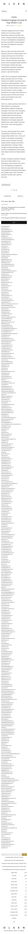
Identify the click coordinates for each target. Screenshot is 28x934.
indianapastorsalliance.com (7, 630)
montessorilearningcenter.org (8, 790)
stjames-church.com (5, 529)
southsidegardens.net (6, 760)
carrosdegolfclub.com (6, 332)
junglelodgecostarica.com (7, 569)
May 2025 (14, 896)
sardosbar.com (4, 368)
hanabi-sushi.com (5, 740)
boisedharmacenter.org (6, 449)
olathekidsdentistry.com (6, 388)
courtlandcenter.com (6, 617)
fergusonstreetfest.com (6, 791)
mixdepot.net (4, 747)
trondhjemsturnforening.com (8, 781)
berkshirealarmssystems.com (8, 371)
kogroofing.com (5, 292)
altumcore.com (4, 646)
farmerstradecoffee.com (6, 668)
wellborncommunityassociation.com (9, 303)
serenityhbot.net (5, 683)
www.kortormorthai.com (7, 704)
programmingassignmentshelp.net (9, 254)
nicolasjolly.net (4, 514)
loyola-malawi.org (5, 454)
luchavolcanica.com (5, 605)
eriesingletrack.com (5, 381)
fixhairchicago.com (5, 635)
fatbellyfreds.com (5, 770)
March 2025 (14, 903)
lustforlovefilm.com (5, 513)
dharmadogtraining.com (7, 833)
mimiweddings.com (5, 839)
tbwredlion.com (4, 785)
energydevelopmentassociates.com (9, 333)
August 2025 (14, 893)
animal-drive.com (5, 648)
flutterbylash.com (5, 808)
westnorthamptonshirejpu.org (8, 307)
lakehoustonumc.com (6, 678)
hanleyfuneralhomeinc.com (7, 389)
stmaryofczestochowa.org (7, 542)
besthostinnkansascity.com (7, 841)
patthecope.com (5, 640)
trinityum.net (4, 762)
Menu (5, 11)
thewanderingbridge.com (7, 546)
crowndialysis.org (5, 416)
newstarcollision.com (6, 401)
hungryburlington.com (6, 551)
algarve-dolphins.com (6, 574)
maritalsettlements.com (6, 580)
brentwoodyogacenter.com (7, 730)
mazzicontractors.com (6, 763)
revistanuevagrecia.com (6, 528)
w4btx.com (3, 394)
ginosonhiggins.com (6, 577)
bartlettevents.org (5, 312)
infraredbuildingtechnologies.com (9, 328)
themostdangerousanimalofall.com (9, 483)
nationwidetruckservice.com (7, 608)
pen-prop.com (4, 687)
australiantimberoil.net (6, 325)
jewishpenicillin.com (5, 421)
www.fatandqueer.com (6, 706)
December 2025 (14, 890)
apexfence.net (4, 847)
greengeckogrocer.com (6, 407)
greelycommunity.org (6, 521)
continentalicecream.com (7, 501)
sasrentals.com (4, 402)
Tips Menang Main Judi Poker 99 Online (14, 857)
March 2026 (14, 881)
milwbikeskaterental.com (7, 582)
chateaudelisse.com (5, 302)
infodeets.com (4, 236)
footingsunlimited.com (6, 712)
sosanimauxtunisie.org (6, 290)
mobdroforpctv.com (5, 463)
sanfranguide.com (5, 477)
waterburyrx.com (5, 625)
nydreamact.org (5, 274)
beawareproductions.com (7, 536)
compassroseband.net (6, 645)
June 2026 (14, 878)
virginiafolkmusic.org (6, 426)
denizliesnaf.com (5, 636)
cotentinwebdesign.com (6, 318)
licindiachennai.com (5, 233)
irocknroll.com (4, 360)
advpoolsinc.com (5, 627)
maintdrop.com (4, 287)
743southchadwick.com (6, 341)
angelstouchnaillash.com (7, 396)
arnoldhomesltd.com (6, 348)
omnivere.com (4, 246)
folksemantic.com (5, 366)
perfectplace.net (5, 437)
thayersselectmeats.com (6, 653)
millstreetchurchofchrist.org (7, 801)
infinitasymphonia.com (6, 516)
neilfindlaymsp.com (5, 618)
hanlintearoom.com (5, 810)
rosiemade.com (4, 384)
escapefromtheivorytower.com (8, 340)
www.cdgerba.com (5, 777)
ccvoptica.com (4, 735)
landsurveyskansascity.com (7, 709)
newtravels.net (4, 257)
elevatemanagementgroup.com (8, 814)
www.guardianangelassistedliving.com (10, 780)
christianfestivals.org (6, 571)
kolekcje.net (4, 430)
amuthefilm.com (5, 511)
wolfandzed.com (5, 742)
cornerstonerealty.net (6, 752)
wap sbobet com (6, 184)
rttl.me (2, 836)
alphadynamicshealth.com (7, 806)
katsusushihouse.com (6, 519)
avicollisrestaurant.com (6, 620)
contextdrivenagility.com (7, 538)
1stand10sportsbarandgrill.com (8, 393)
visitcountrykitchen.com (6, 572)
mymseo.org (4, 829)
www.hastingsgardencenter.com (8, 757)
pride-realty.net (4, 805)
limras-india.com (5, 228)
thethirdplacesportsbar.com (7, 765)
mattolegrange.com (5, 567)
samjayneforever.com (6, 793)
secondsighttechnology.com (7, 404)
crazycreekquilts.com (6, 503)
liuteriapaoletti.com (5, 590)
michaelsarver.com (5, 406)
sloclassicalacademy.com (7, 491)
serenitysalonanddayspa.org (7, 239)
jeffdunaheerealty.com (6, 696)
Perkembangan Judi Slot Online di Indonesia (13, 218)
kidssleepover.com (5, 256)
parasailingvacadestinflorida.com (8, 803)
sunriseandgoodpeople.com (7, 592)
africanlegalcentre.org (6, 518)
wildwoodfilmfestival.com (7, 305)
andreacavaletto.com (6, 445)
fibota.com (3, 775)
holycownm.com (5, 607)
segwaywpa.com (5, 656)
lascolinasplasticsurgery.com (7, 724)
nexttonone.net (4, 681)
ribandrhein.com (5, 429)
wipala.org (3, 452)
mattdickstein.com (5, 674)
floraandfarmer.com (5, 335)
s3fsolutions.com (5, 336)
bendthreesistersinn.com (7, 595)
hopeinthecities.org (5, 460)
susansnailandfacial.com (6, 686)
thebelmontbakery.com (6, 261)
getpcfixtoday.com (5, 279)
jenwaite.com (4, 813)
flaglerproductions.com (6, 498)
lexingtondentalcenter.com (7, 412)
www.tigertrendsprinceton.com (8, 689)
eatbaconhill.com (5, 252)
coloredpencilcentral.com (7, 350)
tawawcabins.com (5, 365)
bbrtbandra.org (4, 280)
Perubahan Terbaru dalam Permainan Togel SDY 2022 (14, 863)
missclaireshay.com (5, 226)
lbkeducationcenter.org (6, 434)
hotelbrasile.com (5, 308)
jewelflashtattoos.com (6, 277)
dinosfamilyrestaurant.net (7, 327)
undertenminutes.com (6, 244)
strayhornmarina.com (6, 496)
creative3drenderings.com (7, 666)
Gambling (14, 17)
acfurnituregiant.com (6, 243)
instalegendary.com (5, 269)
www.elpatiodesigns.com (7, 772)
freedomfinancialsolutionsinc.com (9, 699)
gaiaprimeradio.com (5, 561)
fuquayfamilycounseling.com (8, 824)
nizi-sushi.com (4, 557)
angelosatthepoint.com (6, 628)
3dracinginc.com (5, 480)
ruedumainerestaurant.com (7, 523)
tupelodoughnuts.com (6, 386)
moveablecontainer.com (6, 313)
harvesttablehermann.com (7, 330)
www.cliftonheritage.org (6, 725)
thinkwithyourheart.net (6, 356)
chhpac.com (4, 831)
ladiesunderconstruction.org (7, 322)
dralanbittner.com (5, 374)
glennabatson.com (5, 495)
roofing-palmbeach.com (6, 345)
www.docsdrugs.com (6, 716)
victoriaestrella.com (5, 613)
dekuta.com (4, 744)
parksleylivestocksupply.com (7, 447)
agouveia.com (4, 826)
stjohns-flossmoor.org (6, 597)
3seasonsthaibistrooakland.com (8, 439)
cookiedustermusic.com (6, 600)
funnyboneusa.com (5, 599)
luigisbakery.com (5, 739)
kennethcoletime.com (6, 549)
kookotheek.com (5, 297)
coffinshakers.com (5, 541)
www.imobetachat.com (6, 673)
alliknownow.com (5, 486)
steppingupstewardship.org (7, 734)
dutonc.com (4, 564)
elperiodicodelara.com (6, 229)
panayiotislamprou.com (6, 299)
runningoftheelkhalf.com (7, 694)
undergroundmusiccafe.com (7, 844)
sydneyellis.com (4, 414)
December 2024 (14, 912)
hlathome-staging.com (6, 409)
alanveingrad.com (5, 575)
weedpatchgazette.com (6, 378)
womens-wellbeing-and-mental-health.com (11, 424)
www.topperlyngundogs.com (8, 692)
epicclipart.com (4, 284)
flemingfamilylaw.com (6, 819)
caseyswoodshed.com (6, 633)
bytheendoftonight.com (6, 458)
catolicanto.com (5, 432)
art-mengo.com (4, 559)
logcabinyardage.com (6, 669)
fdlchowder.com (4, 719)
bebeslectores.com (5, 323)
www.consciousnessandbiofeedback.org (10, 753)
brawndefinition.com (6, 500)
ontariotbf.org (4, 267)
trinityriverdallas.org (6, 435)
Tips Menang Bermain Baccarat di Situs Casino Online (14, 866)
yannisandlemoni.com (6, 376)
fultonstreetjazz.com (6, 310)
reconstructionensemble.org (7, 602)
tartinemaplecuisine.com (7, 554)
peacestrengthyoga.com (7, 697)
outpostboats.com (5, 457)
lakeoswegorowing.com (6, 823)
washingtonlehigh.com (6, 737)
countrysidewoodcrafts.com (7, 264)
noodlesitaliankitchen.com (7, 272)
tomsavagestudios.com (6, 422)
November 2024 (14, 915)
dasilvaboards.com (5, 493)
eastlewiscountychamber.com (8, 488)
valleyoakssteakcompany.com (8, 631)
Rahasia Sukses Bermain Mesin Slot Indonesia (14, 213)
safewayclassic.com (5, 262)
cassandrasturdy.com (6, 465)
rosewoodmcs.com (5, 748)
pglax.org (3, 587)
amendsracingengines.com (7, 702)
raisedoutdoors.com (6, 355)
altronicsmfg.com (5, 251)
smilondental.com (5, 399)
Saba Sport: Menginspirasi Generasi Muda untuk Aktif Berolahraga (13, 208)
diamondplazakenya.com (7, 783)
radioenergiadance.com (6, 295)
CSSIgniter (21, 930)
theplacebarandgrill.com (6, 623)
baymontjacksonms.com (7, 584)
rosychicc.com (4, 455)
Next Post (20, 196)
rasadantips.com (5, 247)
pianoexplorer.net (5, 758)
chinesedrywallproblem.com (7, 594)
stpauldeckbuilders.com (6, 711)
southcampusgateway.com (7, 300)
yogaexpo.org (4, 442)
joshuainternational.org (6, 684)
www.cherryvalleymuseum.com (8, 317)
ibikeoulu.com (4, 539)
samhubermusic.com (6, 846)
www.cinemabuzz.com (6, 745)
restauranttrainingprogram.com (8, 417)
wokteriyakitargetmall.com (7, 411)
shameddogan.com (5, 663)
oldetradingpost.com (6, 320)
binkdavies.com (4, 505)
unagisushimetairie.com (6, 275)
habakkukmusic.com (6, 679)
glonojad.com (4, 526)
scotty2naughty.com (6, 531)
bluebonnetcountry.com (6, 282)
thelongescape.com (5, 566)
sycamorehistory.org (6, 750)
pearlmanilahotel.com (6, 285)
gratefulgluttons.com (6, 462)
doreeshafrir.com (5, 533)
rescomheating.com (5, 838)
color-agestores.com (6, 450)
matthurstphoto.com (6, 795)
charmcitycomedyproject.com (8, 534)
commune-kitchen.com (6, 510)
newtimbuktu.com (5, 249)
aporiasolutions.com (6, 655)
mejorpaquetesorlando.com (7, 391)
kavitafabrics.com (5, 603)
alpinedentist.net (5, 294)
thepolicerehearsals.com (6, 485)
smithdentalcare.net (5, 842)
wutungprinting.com (6, 579)
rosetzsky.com (4, 524)
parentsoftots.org (5, 664)
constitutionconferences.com (8, 638)
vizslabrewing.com (5, 373)
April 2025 (14, 900)
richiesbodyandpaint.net (7, 231)
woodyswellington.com (6, 768)
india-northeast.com (6, 343)
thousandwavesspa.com (6, 615)
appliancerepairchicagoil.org (7, 266)
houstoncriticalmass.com (7, 482)
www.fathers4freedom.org (7, 691)
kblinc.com (3, 379)
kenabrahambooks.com (6, 508)
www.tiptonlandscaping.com (7, 732)
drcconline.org (4, 622)
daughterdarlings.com (6, 234)
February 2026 (14, 884)
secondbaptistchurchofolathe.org (9, 828)
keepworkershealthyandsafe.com (9, 271)
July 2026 (14, 875)
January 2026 (14, 887)
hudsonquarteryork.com (7, 773)
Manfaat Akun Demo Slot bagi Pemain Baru (14, 860)
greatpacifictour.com (6, 612)
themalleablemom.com (6, 547)
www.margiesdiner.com (6, 717)
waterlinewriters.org (5, 661)
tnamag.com (4, 650)
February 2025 (14, 906)
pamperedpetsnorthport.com (8, 383)
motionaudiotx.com (5, 834)
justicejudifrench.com (6, 544)
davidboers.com (5, 671)
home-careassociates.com (7, 444)
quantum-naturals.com (6, 788)
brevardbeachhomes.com (7, 338)
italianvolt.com (4, 369)
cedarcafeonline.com (6, 241)
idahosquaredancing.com (7, 363)
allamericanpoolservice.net (7, 419)
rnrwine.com (4, 821)
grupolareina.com (5, 315)
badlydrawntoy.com (5, 676)
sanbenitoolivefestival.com (7, 467)
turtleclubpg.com (5, 610)
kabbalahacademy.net (6, 397)
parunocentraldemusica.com (7, 778)
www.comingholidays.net (7, 475)
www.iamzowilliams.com (6, 755)
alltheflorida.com (5, 796)
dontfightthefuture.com (6, 346)
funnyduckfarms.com (6, 811)
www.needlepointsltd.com (7, 720)
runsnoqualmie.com (5, 714)
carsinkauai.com (5, 800)
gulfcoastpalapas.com (6, 658)
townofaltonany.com (6, 585)
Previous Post (7, 196)
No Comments (18, 25)
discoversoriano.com (6, 472)
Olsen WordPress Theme (10, 930)
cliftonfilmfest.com (5, 351)
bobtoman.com (4, 289)
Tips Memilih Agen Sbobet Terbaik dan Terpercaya (14, 869)
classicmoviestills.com (6, 468)
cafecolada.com (4, 470)
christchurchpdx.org (6, 506)
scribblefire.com (5, 440)
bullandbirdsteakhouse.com (7, 722)
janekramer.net (4, 556)
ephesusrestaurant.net (6, 767)
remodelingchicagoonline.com (8, 729)
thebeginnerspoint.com (6, 473)
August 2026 (14, 872)
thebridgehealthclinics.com (7, 659)
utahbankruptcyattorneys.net (8, 358)
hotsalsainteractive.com (6, 238)
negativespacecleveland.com (7, 589)
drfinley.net (3, 818)
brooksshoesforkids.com (7, 651)
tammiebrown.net (5, 562)
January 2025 (14, 909)
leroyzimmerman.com (6, 816)
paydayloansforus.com (6, 259)
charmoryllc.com (5, 478)
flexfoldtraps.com (5, 701)
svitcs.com (3, 641)
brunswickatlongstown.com (7, 552)
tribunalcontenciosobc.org (7, 490)
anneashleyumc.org (5, 707)
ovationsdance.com (5, 427)
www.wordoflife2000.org (6, 361)
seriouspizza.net (5, 643)
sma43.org (3, 727)
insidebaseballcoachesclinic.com (8, 798)
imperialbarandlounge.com (7, 353)
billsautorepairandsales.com (7, 786)
